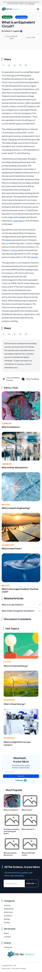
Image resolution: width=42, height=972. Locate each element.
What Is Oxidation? (11, 427)
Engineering (9, 700)
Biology (6, 504)
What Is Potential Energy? (16, 666)
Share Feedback (32, 379)
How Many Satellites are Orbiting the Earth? (11, 831)
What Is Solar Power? (12, 548)
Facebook (8, 947)
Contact (7, 936)
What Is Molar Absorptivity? (15, 467)
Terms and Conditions (19, 968)
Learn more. (31, 3)
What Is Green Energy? (15, 704)
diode (8, 240)
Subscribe (21, 776)
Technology (8, 545)
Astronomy (8, 912)
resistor (34, 257)
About (6, 933)
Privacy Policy (6, 968)
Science (7, 905)
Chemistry (7, 423)
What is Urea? (27, 810)
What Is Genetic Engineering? (16, 508)
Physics (7, 662)
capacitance (19, 220)
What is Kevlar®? (28, 829)
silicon (15, 250)
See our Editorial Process (12, 379)
